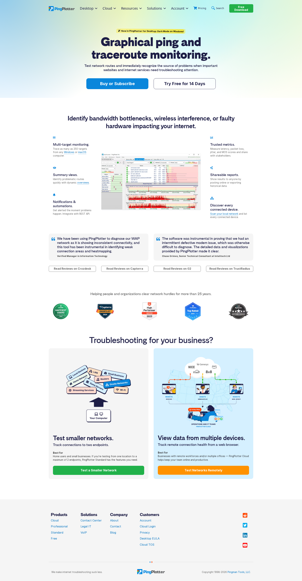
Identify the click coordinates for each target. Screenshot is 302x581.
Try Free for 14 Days (184, 83)
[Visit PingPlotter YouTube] (245, 545)
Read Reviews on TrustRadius (229, 268)
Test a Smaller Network (99, 470)
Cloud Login (148, 526)
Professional (59, 526)
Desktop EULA (150, 538)
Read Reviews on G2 (177, 268)
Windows (69, 152)
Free (54, 538)
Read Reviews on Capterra (124, 268)
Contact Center (91, 520)
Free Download (241, 8)
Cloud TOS (147, 544)
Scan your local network (224, 213)
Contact (115, 526)
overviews (83, 182)
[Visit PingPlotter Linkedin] (245, 535)
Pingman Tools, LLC (239, 571)
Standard (57, 532)
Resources (129, 8)
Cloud (55, 520)
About (114, 520)
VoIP (84, 532)
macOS (82, 152)
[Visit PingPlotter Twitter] (245, 525)
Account (177, 8)
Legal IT (86, 526)
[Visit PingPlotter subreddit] (245, 515)
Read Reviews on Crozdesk (72, 268)
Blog (113, 532)
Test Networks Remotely (203, 470)
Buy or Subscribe (117, 83)
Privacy (145, 532)
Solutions (154, 8)
